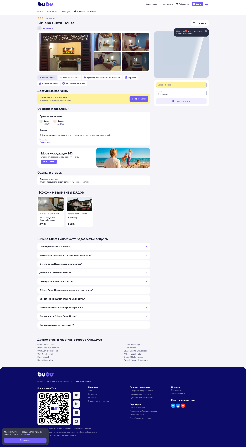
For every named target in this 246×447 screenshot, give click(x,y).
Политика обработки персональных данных (56, 435)
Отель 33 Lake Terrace (133, 357)
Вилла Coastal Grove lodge (135, 351)
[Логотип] (45, 4)
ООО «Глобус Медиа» (81, 428)
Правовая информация (98, 401)
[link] (49, 162)
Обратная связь (178, 393)
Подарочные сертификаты (141, 390)
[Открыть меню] (207, 4)
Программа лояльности (140, 394)
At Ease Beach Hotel (132, 354)
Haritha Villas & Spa (132, 344)
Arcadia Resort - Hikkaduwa (136, 360)
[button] (76, 395)
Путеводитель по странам (141, 397)
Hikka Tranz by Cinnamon (48, 347)
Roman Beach (43, 357)
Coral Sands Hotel (45, 354)
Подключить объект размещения (144, 411)
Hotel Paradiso (130, 347)
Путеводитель (166, 4)
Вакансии (92, 394)
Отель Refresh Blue (45, 344)
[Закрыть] (206, 30)
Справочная (151, 4)
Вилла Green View (45, 360)
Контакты (92, 397)
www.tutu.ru (81, 432)
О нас (90, 390)
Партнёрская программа (141, 418)
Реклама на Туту (137, 414)
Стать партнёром (137, 407)
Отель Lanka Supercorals (48, 351)
